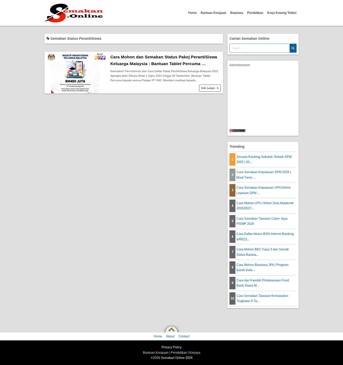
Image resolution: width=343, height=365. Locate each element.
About (170, 336)
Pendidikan (255, 12)
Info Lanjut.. (209, 88)
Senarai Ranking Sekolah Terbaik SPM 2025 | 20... (264, 159)
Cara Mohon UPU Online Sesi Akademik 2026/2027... (265, 205)
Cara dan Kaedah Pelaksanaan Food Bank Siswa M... (262, 283)
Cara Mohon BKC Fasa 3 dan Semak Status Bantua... (262, 252)
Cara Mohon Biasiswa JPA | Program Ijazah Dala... (262, 267)
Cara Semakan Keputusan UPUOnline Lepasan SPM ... (263, 190)
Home (192, 12)
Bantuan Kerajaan (213, 12)
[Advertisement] (263, 95)
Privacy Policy (172, 347)
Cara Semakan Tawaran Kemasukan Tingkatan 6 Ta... (262, 298)
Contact (183, 336)
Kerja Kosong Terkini (282, 12)
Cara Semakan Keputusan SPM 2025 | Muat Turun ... (263, 174)
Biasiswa (236, 12)
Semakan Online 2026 (177, 357)
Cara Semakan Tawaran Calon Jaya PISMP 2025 (261, 221)
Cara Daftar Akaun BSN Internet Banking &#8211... (265, 236)
